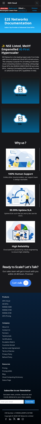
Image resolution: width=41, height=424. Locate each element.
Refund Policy (7, 357)
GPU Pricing (6, 316)
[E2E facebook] (6, 419)
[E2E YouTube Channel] (18, 419)
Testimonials (6, 336)
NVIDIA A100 (6, 313)
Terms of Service (8, 351)
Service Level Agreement (11, 348)
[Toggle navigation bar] (3, 3)
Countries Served (8, 345)
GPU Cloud (6, 301)
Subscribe (29, 402)
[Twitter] (14, 419)
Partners (5, 333)
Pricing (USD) (7, 371)
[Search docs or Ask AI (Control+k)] (37, 3)
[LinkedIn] (10, 419)
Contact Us (6, 330)
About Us (5, 327)
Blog (4, 374)
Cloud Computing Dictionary (12, 377)
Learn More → (22, 10)
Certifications (7, 339)
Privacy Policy (7, 354)
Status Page (6, 380)
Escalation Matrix (8, 342)
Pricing (4, 368)
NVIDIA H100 (7, 310)
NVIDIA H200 (7, 307)
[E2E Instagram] (22, 419)
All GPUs (5, 304)
